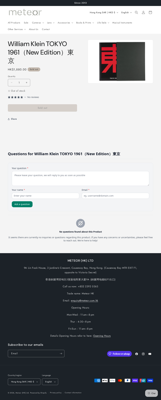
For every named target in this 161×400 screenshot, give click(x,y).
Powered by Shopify (38, 393)
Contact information (73, 392)
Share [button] (14, 118)
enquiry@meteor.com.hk (84, 300)
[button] (37, 22)
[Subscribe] (60, 353)
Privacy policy (56, 392)
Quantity (11, 76)
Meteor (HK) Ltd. (22, 393)
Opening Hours (102, 336)
